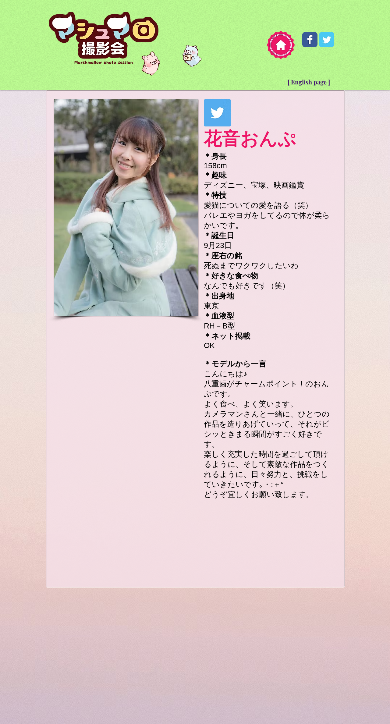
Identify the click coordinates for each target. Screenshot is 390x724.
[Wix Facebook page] (309, 39)
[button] (126, 195)
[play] (183, 286)
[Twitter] (217, 112)
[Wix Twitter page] (326, 39)
